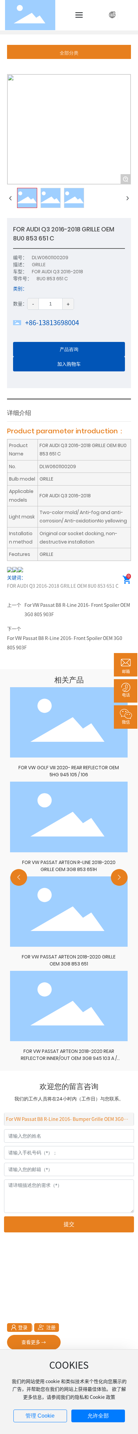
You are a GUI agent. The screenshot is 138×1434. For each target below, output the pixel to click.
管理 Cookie (40, 1416)
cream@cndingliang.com (65, 1302)
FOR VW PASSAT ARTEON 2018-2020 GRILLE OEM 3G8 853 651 (69, 960)
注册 (126, 14)
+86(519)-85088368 (47, 1283)
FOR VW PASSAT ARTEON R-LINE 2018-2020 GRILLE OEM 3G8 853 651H (69, 866)
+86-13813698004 (52, 322)
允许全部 (98, 1416)
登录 (23, 1327)
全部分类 (69, 53)
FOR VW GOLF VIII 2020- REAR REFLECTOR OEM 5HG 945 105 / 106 (68, 771)
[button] (18, 877)
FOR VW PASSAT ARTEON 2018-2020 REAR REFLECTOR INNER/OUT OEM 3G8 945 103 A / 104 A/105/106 (69, 1058)
